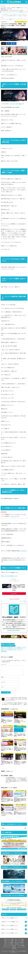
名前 (2, 677)
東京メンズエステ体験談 (19, 939)
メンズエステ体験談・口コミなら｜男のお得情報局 (16, 951)
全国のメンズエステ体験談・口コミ (9, 917)
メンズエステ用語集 (20, 945)
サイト (2, 687)
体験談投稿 (14, 947)
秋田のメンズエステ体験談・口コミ (9, 929)
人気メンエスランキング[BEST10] (10, 945)
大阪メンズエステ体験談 (9, 942)
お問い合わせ (14, 948)
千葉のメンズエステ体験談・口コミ (8, 645)
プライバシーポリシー (21, 947)
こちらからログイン (14, 10)
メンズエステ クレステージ (17, 649)
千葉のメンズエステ (13, 647)
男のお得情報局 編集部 (7, 775)
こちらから (22, 550)
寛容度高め (4, 651)
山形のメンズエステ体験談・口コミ (9, 933)
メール (3, 682)
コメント (3, 664)
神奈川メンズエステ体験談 (9, 940)
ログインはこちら (15, 516)
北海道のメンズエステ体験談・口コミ (10, 921)
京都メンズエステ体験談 (19, 942)
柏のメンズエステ (22, 647)
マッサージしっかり (6, 649)
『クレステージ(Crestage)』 (16, 103)
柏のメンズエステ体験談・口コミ (8, 643)
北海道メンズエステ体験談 (9, 939)
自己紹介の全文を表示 (13, 630)
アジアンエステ (5, 647)
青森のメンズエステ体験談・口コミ (9, 925)
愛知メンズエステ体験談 (19, 940)
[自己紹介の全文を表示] (20, 630)
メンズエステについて (7, 947)
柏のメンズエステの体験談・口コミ (9, 576)
